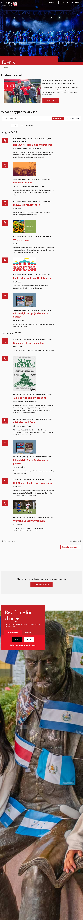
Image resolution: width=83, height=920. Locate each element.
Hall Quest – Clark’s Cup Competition (33, 483)
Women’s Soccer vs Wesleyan (29, 520)
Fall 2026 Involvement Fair (27, 204)
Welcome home (21, 240)
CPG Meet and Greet (24, 422)
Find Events (57, 118)
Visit (17, 639)
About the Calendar (41, 584)
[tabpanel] (23, 641)
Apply (51, 2)
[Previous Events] (3, 125)
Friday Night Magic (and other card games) (31, 315)
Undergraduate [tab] (13, 632)
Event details (51, 100)
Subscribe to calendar (69, 547)
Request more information (27, 645)
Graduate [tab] (28, 632)
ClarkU (1, 68)
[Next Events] (8, 125)
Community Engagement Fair (29, 343)
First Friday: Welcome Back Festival (32, 278)
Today (14, 125)
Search (77, 2)
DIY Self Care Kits (22, 182)
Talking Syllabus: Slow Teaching (29, 397)
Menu (65, 2)
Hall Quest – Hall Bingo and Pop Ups (32, 144)
